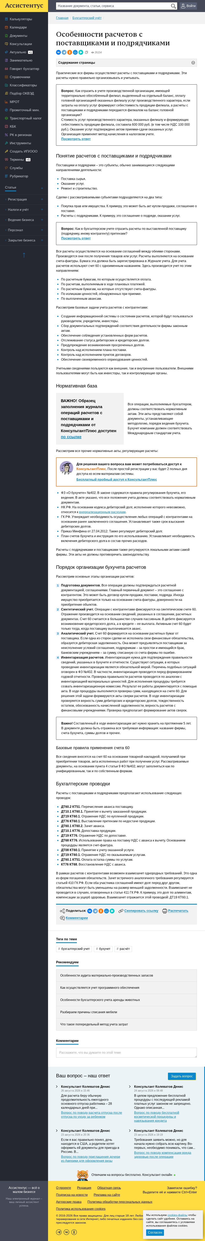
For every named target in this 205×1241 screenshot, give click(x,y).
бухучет (104, 948)
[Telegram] (64, 52)
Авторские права (68, 1202)
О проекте (63, 1188)
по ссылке (71, 437)
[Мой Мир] (75, 52)
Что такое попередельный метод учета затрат (94, 1024)
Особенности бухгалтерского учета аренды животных (100, 1000)
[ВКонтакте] (58, 52)
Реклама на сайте (107, 1195)
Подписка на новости (72, 1195)
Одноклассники (74, 1232)
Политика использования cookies (81, 1209)
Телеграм (59, 1232)
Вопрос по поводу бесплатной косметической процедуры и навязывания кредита (156, 1116)
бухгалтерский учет (75, 948)
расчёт (125, 948)
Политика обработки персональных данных (119, 1202)
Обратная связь (109, 1188)
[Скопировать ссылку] (86, 52)
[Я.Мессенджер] (80, 52)
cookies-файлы (177, 1215)
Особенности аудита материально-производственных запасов (106, 975)
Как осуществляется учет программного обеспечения (99, 987)
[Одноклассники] (69, 52)
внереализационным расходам (102, 512)
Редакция (84, 1188)
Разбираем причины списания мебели (88, 1012)
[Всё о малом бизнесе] (24, 6)
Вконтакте (66, 1232)
